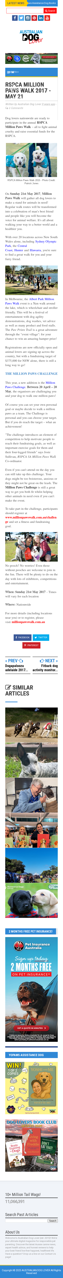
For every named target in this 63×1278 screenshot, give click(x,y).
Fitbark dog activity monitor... (45, 668)
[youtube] (47, 18)
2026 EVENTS (16, 98)
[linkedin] (41, 18)
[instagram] (28, 18)
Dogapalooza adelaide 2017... (16, 668)
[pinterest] (34, 18)
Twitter (42, 637)
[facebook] (15, 18)
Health (13, 72)
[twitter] (21, 18)
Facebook (24, 637)
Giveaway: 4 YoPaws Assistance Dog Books (33, 3)
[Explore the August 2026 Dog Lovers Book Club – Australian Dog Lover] (31, 1170)
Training (14, 81)
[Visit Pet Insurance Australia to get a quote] (31, 58)
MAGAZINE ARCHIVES (20, 116)
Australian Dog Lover (36, 1270)
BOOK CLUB (15, 107)
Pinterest (32, 645)
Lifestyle (14, 89)
